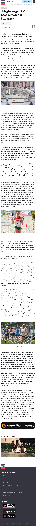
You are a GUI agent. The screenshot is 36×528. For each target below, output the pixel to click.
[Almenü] (8, 1)
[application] (18, 447)
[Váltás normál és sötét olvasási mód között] (13, 2)
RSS (4, 475)
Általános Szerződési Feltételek (12, 492)
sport (30, 4)
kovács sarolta (12, 4)
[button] (34, 4)
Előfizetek (27, 1)
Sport (4, 7)
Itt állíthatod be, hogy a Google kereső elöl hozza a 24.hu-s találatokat (20, 426)
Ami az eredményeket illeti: (10, 241)
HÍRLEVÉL (5, 478)
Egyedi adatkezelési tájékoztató (12, 488)
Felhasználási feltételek (10, 485)
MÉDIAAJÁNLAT (7, 495)
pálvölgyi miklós (22, 4)
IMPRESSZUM (6, 482)
